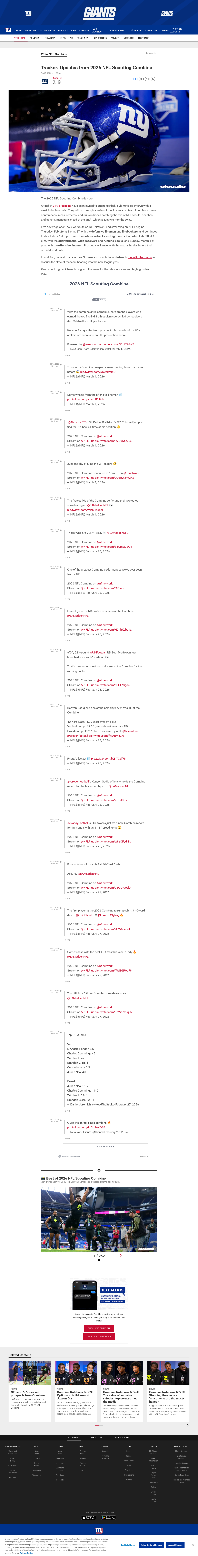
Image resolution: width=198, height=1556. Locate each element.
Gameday (82, 1458)
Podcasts (60, 1480)
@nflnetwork (105, 436)
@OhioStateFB (85, 915)
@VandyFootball (78, 823)
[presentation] (188, 1425)
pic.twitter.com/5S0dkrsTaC (98, 371)
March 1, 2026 (121, 349)
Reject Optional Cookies (151, 1545)
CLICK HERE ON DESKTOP (99, 1336)
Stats (129, 1465)
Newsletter (37, 1470)
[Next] (120, 1255)
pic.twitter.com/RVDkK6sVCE (113, 440)
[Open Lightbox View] (99, 1226)
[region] (99, 1545)
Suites (153, 1487)
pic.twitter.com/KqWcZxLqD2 (113, 1012)
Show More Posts (105, 1146)
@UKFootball (98, 652)
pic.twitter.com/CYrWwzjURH (113, 588)
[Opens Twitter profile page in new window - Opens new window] (59, 82)
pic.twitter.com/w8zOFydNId (113, 841)
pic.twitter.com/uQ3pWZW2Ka (114, 477)
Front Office (128, 1461)
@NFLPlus (87, 440)
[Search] (132, 30)
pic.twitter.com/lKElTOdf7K (108, 758)
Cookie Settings (127, 1545)
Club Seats (153, 1482)
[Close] (193, 1545)
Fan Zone (12, 1477)
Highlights (60, 1458)
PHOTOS (82, 1446)
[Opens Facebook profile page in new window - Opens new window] (54, 82)
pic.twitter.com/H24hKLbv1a (113, 629)
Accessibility (13, 1465)
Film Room (60, 1475)
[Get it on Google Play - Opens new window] (108, 1519)
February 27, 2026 (97, 892)
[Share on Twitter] (141, 80)
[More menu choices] (127, 30)
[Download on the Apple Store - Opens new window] (88, 1518)
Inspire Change (182, 1463)
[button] (97, 1425)
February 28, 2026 (98, 551)
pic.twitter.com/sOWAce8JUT (114, 929)
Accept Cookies (175, 1545)
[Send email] (147, 80)
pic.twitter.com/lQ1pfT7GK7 (116, 344)
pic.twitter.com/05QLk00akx (113, 887)
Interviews (60, 1463)
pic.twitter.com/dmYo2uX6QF (86, 1127)
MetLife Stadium (181, 1451)
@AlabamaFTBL (78, 422)
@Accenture (130, 731)
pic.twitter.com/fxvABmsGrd (106, 735)
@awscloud (90, 344)
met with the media (140, 257)
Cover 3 (37, 1458)
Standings (129, 1470)
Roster (128, 1451)
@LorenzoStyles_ (108, 915)
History (82, 1470)
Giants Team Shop (182, 1475)
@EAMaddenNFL (97, 505)
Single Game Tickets (153, 1475)
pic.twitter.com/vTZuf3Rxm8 (113, 800)
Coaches (129, 1456)
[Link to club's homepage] (8, 29)
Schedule (105, 1451)
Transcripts (36, 1475)
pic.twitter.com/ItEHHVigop (112, 685)
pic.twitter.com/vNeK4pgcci (85, 509)
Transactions (129, 1475)
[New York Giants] (99, 1531)
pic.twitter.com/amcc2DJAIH (85, 399)
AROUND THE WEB (181, 1446)
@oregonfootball (77, 735)
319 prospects (62, 205)
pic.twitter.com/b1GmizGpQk (113, 546)
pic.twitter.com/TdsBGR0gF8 (113, 970)
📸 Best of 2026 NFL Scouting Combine (73, 1178)
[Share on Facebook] (135, 80)
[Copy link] (153, 79)
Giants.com (57, 78)
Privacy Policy (26, 1553)
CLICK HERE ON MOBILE (99, 1328)
